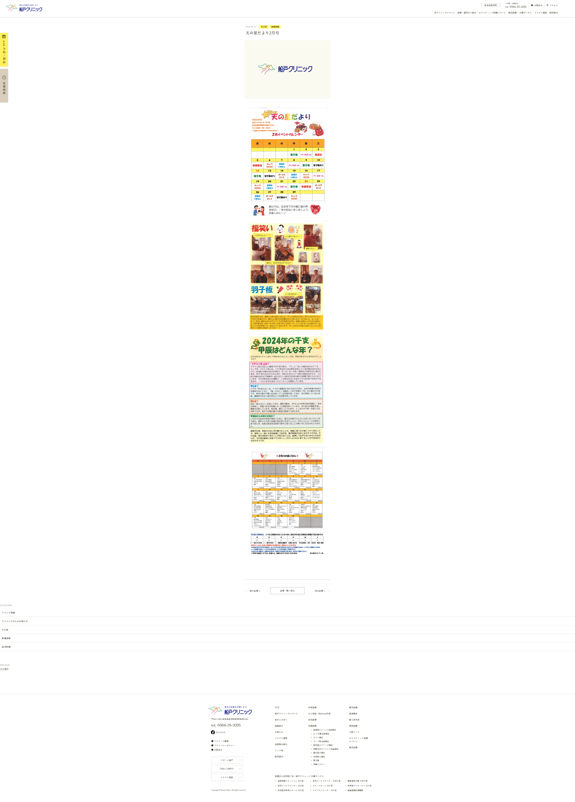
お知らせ (279, 731)
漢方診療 (353, 707)
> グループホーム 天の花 (323, 785)
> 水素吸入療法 (317, 756)
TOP (277, 707)
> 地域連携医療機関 (355, 790)
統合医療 (512, 12)
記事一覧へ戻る (287, 590)
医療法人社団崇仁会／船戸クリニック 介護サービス (299, 776)
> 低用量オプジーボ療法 (321, 745)
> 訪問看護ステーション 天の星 (291, 780)
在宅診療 (312, 719)
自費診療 (312, 725)
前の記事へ (255, 590)
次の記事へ (320, 590)
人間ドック (354, 731)
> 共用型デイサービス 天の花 (359, 785)
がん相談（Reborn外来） (320, 713)
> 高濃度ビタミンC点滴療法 (323, 729)
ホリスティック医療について (492, 12)
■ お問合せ (216, 749)
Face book (220, 732)
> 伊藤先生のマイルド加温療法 (324, 749)
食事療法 (353, 713)
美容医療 (353, 725)
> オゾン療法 (316, 737)
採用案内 (554, 12)
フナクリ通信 (540, 12)
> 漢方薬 (314, 760)
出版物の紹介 (281, 744)
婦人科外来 (354, 719)
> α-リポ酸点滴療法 (319, 733)
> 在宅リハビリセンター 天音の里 (327, 780)
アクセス (553, 5)
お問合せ (538, 5)
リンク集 (279, 750)
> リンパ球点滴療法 (319, 741)
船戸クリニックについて (286, 713)
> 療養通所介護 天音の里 (357, 780)
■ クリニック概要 (220, 741)
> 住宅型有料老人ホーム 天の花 (291, 790)
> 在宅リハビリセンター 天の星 (291, 785)
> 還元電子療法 (317, 752)
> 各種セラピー (317, 764)
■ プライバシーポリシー (223, 745)
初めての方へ (281, 719)
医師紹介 (279, 725)
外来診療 (312, 707)
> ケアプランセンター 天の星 (325, 790)
